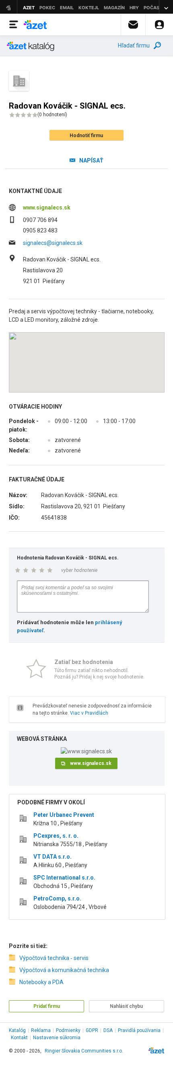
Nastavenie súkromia (56, 1037)
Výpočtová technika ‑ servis (54, 958)
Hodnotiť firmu (86, 135)
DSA (108, 1030)
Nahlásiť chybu (126, 1006)
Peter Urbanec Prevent (63, 815)
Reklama (41, 1030)
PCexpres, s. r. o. (55, 836)
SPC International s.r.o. (64, 877)
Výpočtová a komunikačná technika (64, 970)
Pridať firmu (46, 1006)
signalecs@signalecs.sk (52, 243)
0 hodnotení (52, 114)
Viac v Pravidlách (89, 713)
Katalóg (17, 1030)
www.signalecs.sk (46, 207)
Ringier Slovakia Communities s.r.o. (84, 1051)
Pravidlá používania (139, 1030)
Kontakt (19, 1037)
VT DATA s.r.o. (52, 856)
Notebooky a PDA (41, 982)
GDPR (92, 1030)
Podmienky (68, 1030)
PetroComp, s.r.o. (57, 898)
